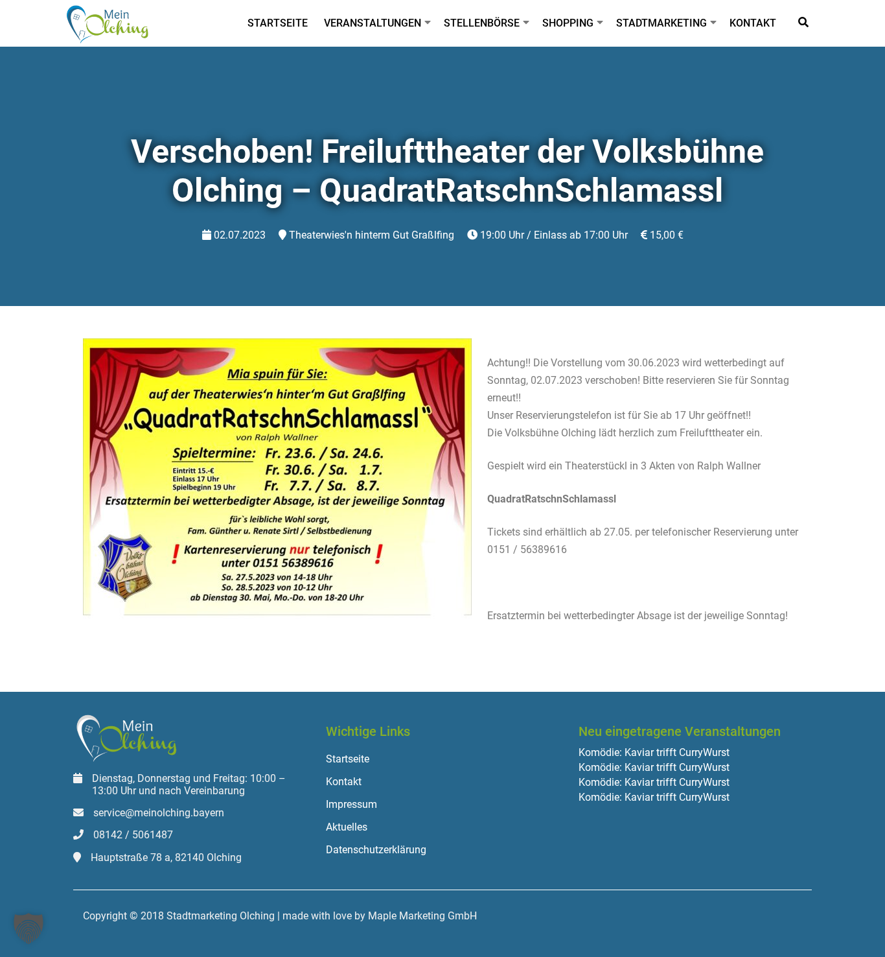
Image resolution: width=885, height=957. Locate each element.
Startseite (277, 23)
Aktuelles (346, 827)
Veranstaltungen (372, 23)
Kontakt (753, 23)
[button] (28, 928)
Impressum (351, 804)
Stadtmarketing (661, 23)
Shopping (567, 23)
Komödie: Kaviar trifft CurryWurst (654, 753)
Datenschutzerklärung (376, 850)
